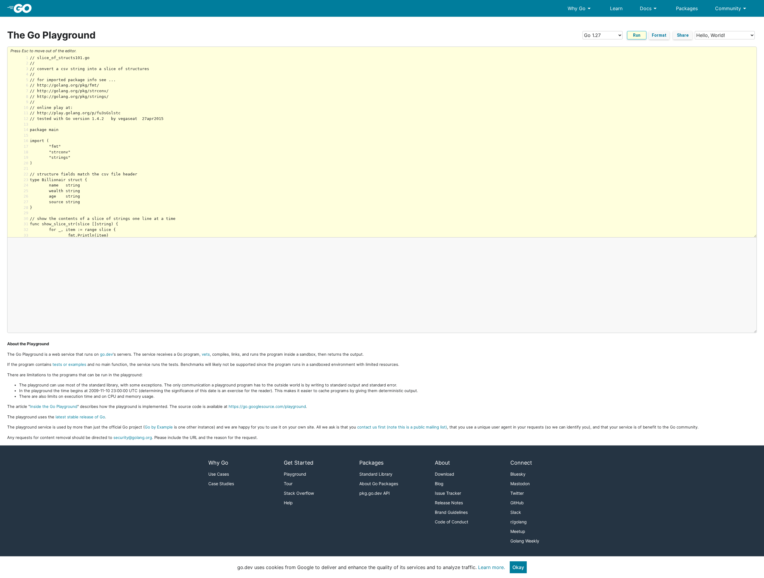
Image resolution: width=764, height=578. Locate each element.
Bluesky (518, 474)
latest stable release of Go (80, 416)
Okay (518, 567)
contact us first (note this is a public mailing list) (402, 427)
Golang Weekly (524, 540)
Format (659, 35)
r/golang (518, 521)
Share (682, 35)
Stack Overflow (299, 493)
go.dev (106, 354)
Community (731, 8)
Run (636, 35)
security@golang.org (132, 437)
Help (288, 502)
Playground (295, 474)
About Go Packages (378, 483)
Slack (515, 512)
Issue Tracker (448, 493)
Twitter (517, 493)
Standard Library (375, 474)
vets (206, 354)
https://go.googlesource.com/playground (267, 406)
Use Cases (218, 474)
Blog (439, 483)
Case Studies (221, 483)
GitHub (517, 502)
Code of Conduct (451, 521)
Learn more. (491, 567)
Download (444, 474)
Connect (521, 463)
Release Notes (449, 502)
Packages (687, 8)
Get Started (298, 463)
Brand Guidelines (451, 512)
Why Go (580, 8)
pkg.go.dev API (374, 493)
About (442, 463)
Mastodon (520, 483)
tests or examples (69, 364)
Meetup (517, 531)
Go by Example (159, 427)
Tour (288, 483)
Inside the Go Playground (53, 406)
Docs (649, 8)
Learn (616, 8)
